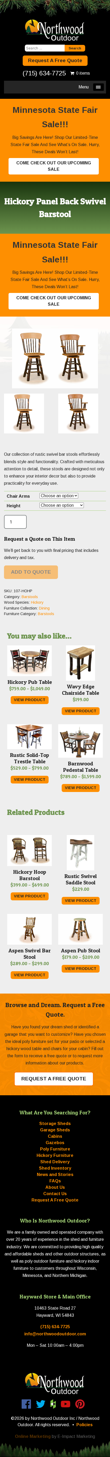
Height (14, 506)
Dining (44, 608)
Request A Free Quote (55, 60)
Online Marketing (33, 1436)
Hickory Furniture (55, 1155)
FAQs (55, 1181)
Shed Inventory (55, 1168)
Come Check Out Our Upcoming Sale (53, 166)
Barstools (30, 597)
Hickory (37, 602)
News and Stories (55, 1174)
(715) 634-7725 (44, 73)
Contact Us (55, 1193)
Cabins (55, 1136)
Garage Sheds (55, 1130)
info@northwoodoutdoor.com (55, 1334)
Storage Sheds (55, 1123)
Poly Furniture (55, 1149)
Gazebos (55, 1142)
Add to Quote (31, 572)
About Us (55, 1187)
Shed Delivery (55, 1162)
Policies (84, 1424)
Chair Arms (18, 496)
